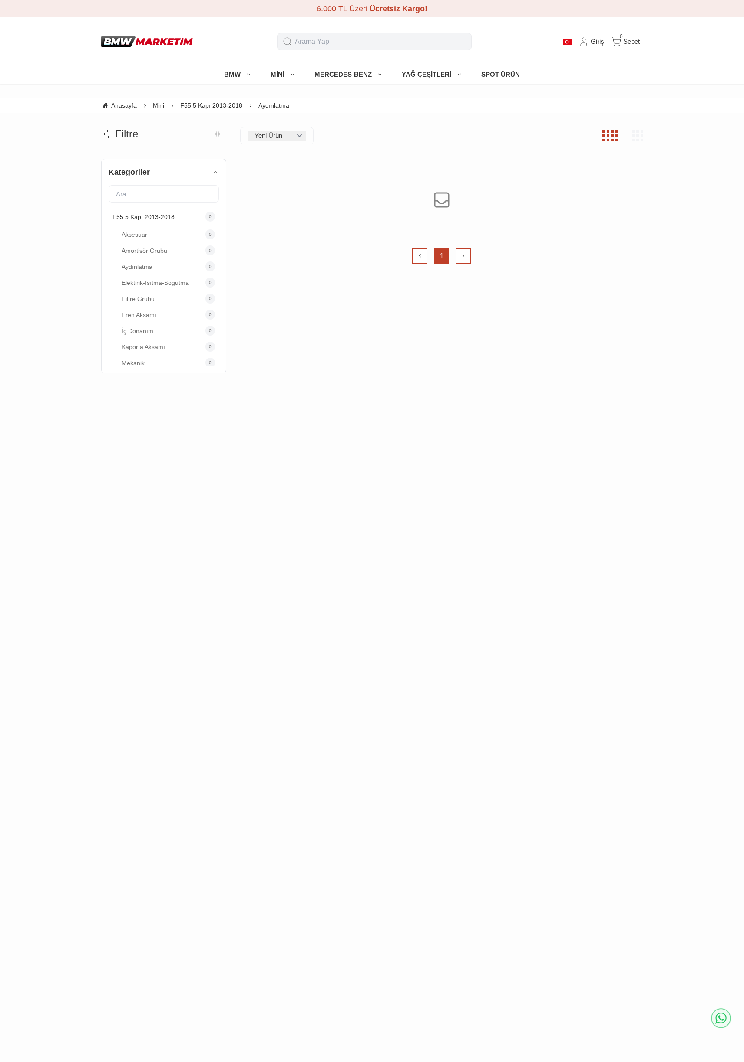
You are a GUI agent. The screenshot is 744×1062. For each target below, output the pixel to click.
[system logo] (147, 41)
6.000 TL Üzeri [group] (372, 8)
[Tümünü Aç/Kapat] (217, 134)
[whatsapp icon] (721, 1018)
